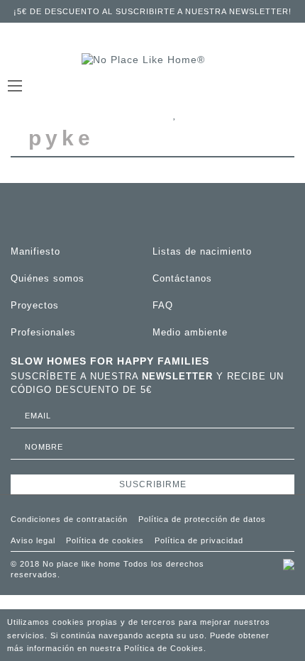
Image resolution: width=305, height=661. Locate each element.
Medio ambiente (190, 332)
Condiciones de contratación (69, 519)
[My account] (265, 115)
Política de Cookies (164, 648)
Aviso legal (33, 540)
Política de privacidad (199, 540)
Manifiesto (35, 251)
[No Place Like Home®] (152, 60)
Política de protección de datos (202, 519)
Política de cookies (105, 540)
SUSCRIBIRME (153, 484)
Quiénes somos (47, 278)
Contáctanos (182, 278)
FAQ (162, 305)
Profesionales (43, 332)
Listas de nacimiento (202, 251)
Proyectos (35, 305)
